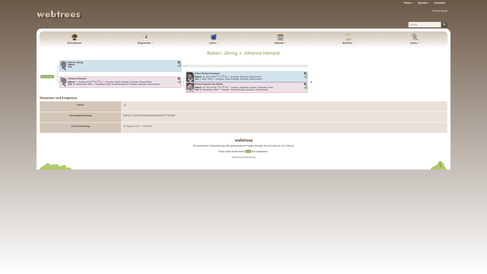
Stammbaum (74, 42)
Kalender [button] (279, 42)
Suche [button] (414, 42)
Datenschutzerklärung (243, 157)
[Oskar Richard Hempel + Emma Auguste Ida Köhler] (311, 82)
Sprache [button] (423, 2)
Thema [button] (407, 2)
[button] (179, 62)
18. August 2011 (131, 126)
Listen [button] (212, 42)
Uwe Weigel (287, 145)
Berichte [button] (348, 42)
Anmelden (439, 2)
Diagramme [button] (144, 42)
